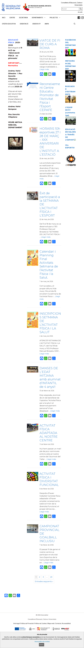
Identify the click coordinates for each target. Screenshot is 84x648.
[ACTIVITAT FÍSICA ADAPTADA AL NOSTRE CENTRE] (32, 432)
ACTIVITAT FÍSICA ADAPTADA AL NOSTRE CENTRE (49, 433)
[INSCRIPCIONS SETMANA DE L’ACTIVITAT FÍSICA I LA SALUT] (32, 327)
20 (51, 577)
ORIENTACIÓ (24, 24)
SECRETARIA (23, 18)
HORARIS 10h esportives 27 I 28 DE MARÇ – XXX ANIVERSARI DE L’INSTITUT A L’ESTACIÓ (50, 141)
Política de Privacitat (27, 623)
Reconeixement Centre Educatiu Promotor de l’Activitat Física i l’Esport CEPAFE (50, 97)
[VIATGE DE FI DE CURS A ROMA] (32, 46)
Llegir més (44, 69)
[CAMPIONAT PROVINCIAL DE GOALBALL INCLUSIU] (32, 532)
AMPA (47, 24)
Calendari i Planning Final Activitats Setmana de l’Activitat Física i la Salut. (49, 264)
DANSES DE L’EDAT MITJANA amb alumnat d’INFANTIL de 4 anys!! (50, 377)
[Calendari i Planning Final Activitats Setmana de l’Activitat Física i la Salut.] (32, 265)
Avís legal (16, 623)
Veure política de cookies (42, 641)
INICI (3, 18)
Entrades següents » (44, 581)
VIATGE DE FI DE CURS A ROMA (50, 44)
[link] (78, 17)
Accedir (80, 12)
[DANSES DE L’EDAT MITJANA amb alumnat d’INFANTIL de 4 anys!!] (32, 372)
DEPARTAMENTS (37, 18)
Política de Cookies (41, 623)
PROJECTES (54, 18)
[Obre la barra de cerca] (74, 24)
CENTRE (12, 18)
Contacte (58, 623)
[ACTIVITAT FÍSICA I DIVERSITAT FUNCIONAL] (32, 480)
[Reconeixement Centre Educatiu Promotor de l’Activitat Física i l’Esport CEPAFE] (32, 89)
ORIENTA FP (36, 24)
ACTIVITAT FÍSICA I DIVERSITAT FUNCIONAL (49, 479)
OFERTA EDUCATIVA (9, 24)
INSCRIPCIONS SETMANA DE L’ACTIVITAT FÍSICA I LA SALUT (50, 323)
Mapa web (51, 623)
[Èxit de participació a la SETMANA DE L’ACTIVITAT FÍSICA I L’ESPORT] (32, 199)
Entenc (42, 644)
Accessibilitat (66, 623)
